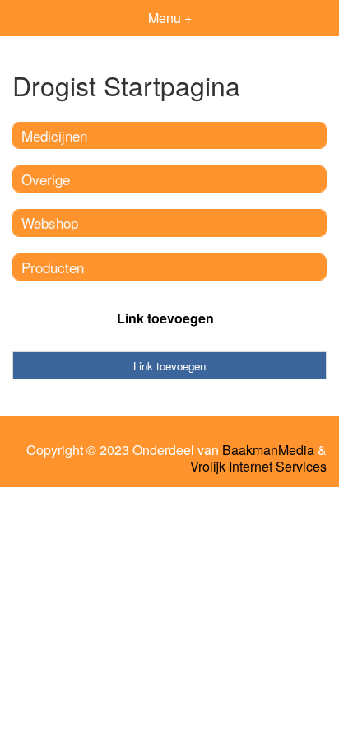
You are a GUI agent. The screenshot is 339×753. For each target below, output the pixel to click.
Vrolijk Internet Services (258, 466)
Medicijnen (54, 135)
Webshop (49, 222)
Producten (52, 267)
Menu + (170, 17)
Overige (45, 179)
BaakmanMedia (268, 450)
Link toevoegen (165, 318)
